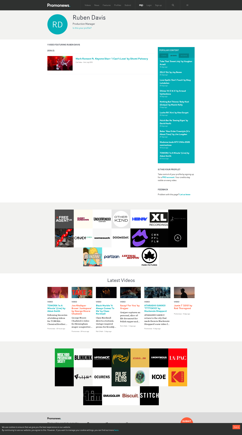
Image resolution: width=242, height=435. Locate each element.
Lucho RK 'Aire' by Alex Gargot (174, 112)
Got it (236, 427)
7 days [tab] (163, 56)
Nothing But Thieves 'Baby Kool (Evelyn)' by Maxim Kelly (174, 103)
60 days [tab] (184, 56)
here (116, 430)
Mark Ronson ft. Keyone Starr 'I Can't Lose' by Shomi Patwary (112, 58)
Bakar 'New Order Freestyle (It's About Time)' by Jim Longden (175, 133)
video (50, 301)
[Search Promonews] (173, 5)
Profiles (117, 5)
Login (149, 5)
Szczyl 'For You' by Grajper (130, 307)
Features (107, 5)
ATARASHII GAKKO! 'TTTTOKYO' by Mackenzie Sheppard (155, 308)
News (96, 5)
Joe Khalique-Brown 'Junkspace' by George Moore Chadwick (82, 309)
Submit (128, 5)
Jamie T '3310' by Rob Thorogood (183, 307)
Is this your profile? (82, 28)
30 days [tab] (173, 56)
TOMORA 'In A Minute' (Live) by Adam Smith (56, 308)
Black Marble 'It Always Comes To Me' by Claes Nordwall (105, 309)
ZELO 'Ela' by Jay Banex (171, 72)
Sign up (158, 5)
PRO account (168, 177)
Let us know (184, 194)
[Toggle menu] (187, 5)
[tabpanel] (176, 110)
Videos (88, 5)
